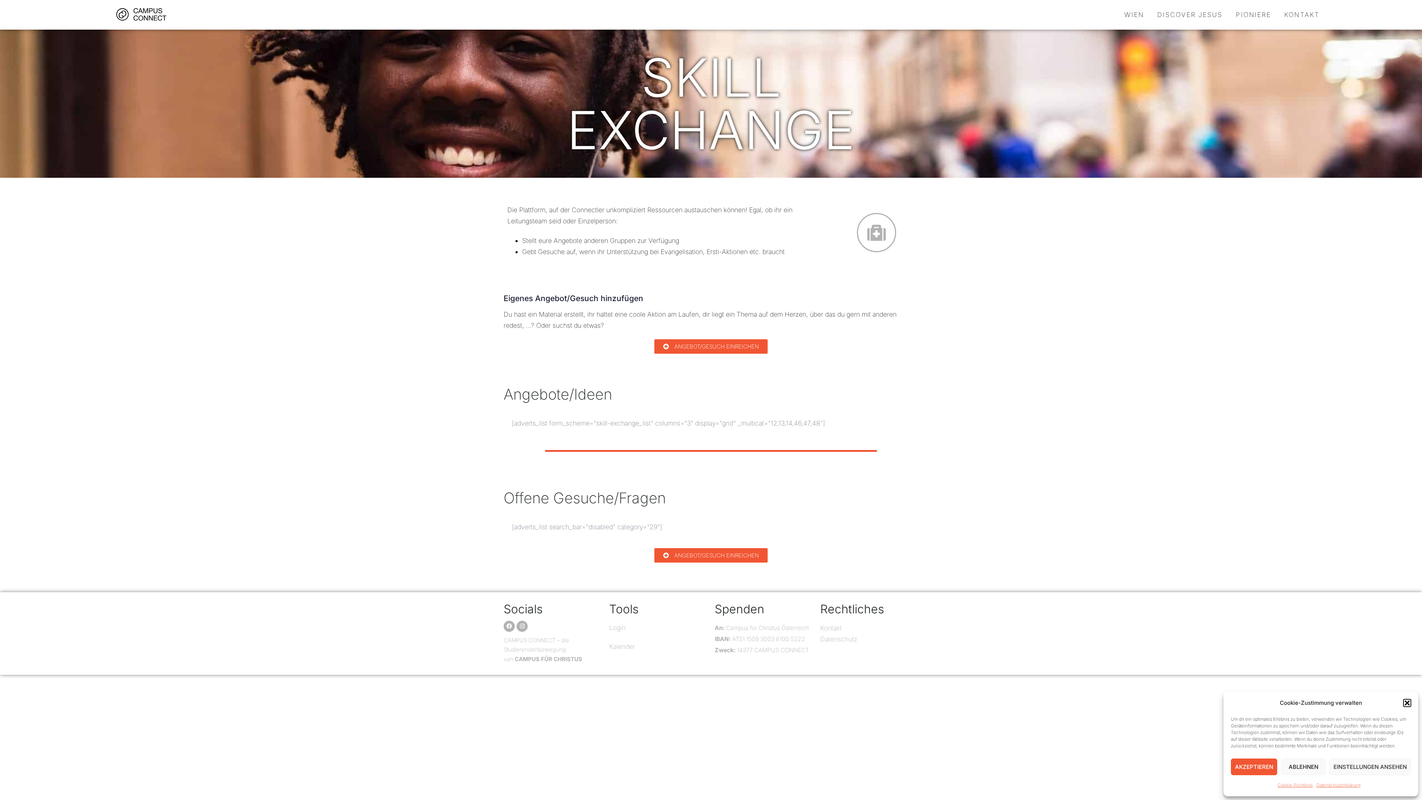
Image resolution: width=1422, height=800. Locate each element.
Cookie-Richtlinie (1295, 785)
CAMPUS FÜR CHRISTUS (548, 659)
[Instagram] (522, 626)
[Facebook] (509, 626)
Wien (1134, 15)
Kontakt (1301, 15)
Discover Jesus (1189, 15)
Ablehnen (1303, 766)
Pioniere (1253, 15)
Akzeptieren (1254, 766)
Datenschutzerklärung (1338, 785)
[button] (1407, 703)
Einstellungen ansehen (1370, 766)
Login (617, 627)
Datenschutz (838, 639)
